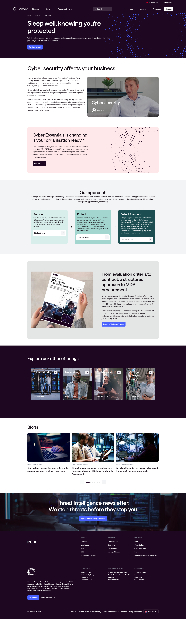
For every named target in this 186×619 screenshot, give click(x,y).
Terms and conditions (111, 612)
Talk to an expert (35, 47)
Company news (140, 548)
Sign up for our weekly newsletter (93, 518)
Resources (138, 537)
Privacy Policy (83, 612)
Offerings (37, 15)
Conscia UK (154, 2)
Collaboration (113, 548)
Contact (73, 612)
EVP (82, 548)
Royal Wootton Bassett (116, 568)
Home (29, 15)
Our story (84, 541)
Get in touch (33, 598)
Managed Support (114, 552)
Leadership (85, 545)
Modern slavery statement (131, 612)
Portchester (138, 568)
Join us (132, 9)
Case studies (139, 545)
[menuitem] (93, 541)
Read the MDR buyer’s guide (113, 324)
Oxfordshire (85, 568)
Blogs (136, 541)
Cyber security (113, 541)
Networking (112, 545)
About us (143, 9)
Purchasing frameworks (89, 555)
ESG (82, 552)
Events (136, 552)
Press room (157, 9)
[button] (104, 482)
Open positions (46, 598)
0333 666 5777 (86, 580)
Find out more (39, 163)
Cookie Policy (95, 612)
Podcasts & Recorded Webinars (145, 555)
